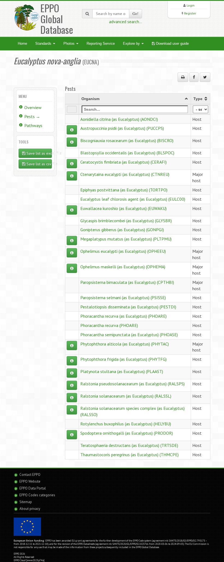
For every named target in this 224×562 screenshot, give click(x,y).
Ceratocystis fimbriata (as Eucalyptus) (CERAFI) (123, 162)
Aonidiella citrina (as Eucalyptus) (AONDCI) (119, 119)
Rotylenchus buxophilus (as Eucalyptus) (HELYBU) (125, 423)
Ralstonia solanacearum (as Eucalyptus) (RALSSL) (125, 396)
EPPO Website (29, 481)
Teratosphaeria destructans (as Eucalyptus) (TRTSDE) (129, 445)
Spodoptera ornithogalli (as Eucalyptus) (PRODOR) (126, 433)
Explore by (132, 43)
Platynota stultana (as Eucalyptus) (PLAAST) (121, 371)
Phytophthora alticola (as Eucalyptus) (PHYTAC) (124, 344)
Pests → (32, 116)
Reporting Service (101, 43)
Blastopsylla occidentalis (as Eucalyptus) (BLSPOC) (127, 152)
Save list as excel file (38, 153)
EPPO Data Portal (32, 488)
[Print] (183, 77)
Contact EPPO (29, 474)
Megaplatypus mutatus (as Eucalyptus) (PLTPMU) (126, 239)
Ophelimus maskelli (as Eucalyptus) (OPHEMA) (122, 266)
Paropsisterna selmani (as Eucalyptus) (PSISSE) (123, 297)
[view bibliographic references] (72, 129)
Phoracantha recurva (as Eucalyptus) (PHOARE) (123, 316)
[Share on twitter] (205, 77)
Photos (69, 43)
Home (22, 43)
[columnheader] (135, 98)
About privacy (29, 508)
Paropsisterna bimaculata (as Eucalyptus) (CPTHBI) (127, 282)
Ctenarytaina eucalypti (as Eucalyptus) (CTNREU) (124, 174)
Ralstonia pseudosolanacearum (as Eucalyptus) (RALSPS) (132, 383)
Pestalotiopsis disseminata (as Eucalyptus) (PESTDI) (128, 306)
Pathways (33, 125)
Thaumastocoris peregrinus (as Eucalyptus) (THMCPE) (129, 454)
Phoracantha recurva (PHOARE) (109, 325)
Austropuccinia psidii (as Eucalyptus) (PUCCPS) (122, 128)
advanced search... (125, 21)
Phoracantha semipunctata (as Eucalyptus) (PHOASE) (129, 334)
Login (190, 5)
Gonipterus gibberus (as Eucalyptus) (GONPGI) (122, 229)
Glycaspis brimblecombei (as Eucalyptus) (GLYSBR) (126, 220)
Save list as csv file (38, 163)
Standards (43, 43)
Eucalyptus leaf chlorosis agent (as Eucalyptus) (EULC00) (132, 199)
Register (190, 13)
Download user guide (172, 43)
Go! (135, 13)
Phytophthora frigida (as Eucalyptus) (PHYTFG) (123, 359)
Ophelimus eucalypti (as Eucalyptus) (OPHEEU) (123, 251)
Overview (33, 107)
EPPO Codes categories (37, 495)
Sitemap (25, 502)
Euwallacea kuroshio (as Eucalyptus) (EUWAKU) (123, 208)
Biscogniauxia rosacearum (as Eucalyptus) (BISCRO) (126, 140)
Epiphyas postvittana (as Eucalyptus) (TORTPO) (123, 190)
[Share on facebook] (194, 77)
